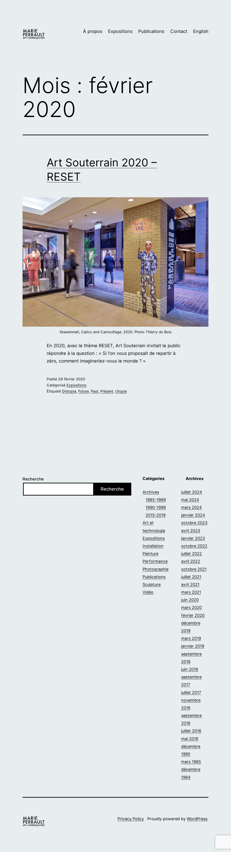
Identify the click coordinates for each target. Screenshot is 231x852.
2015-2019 (156, 515)
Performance (155, 561)
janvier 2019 (192, 646)
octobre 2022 (194, 546)
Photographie (156, 569)
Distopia (69, 391)
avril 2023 (190, 530)
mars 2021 (191, 592)
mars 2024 (191, 507)
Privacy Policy (131, 818)
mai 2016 (189, 738)
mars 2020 (191, 607)
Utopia (121, 391)
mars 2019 (191, 638)
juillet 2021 (191, 576)
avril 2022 (190, 561)
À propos (92, 31)
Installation (153, 546)
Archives (151, 492)
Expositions (120, 31)
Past (94, 391)
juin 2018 (189, 669)
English (200, 31)
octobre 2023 (194, 522)
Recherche (33, 479)
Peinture (150, 553)
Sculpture (152, 584)
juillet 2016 (191, 730)
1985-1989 (156, 499)
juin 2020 (190, 599)
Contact (178, 31)
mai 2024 (190, 499)
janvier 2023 (193, 538)
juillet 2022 (191, 553)
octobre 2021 (194, 569)
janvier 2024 (193, 515)
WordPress (197, 818)
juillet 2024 (191, 492)
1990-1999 (156, 507)
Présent (106, 391)
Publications (151, 31)
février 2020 (193, 615)
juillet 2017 (191, 692)
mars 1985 (191, 761)
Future (83, 391)
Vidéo (148, 592)
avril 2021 (190, 584)
